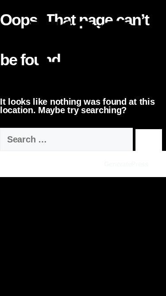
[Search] (148, 140)
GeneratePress (126, 164)
